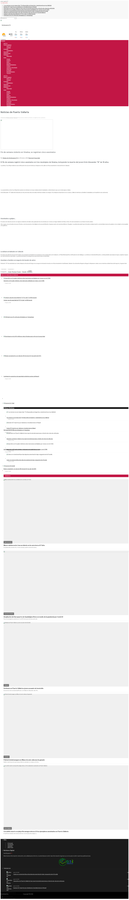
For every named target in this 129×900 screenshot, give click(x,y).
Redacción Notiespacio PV (10, 158)
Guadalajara (10, 50)
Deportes (9, 69)
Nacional (6, 52)
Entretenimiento (11, 71)
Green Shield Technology (16, 894)
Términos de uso (8, 896)
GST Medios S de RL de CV (8, 892)
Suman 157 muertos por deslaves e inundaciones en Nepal (20, 7)
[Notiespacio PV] (6, 25)
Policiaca (6, 54)
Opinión (9, 47)
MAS (5, 57)
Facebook (10, 844)
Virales (8, 59)
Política (9, 60)
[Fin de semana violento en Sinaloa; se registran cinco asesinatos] (27, 149)
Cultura (8, 66)
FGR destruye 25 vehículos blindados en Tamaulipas (18, 15)
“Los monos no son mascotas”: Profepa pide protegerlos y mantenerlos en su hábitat (28, 5)
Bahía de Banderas (11, 64)
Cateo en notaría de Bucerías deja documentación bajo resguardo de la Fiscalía (26, 11)
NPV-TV (9, 46)
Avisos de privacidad (9, 898)
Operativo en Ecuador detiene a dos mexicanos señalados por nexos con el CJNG (26, 9)
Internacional (7, 53)
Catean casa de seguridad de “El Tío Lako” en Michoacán (19, 14)
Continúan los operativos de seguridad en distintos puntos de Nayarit (21, 376)
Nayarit (9, 63)
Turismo (9, 73)
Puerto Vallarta (7, 45)
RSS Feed (10, 847)
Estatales (6, 49)
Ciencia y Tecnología (12, 67)
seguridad (11, 269)
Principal (10, 843)
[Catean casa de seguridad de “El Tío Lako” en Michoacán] (20, 297)
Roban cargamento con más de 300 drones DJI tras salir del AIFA (20, 469)
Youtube (9, 846)
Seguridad (9, 56)
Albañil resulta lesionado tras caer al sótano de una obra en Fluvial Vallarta (24, 12)
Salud (8, 62)
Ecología (9, 70)
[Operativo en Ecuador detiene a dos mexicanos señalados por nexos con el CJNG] (27, 278)
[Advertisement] (64, 177)
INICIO (5, 43)
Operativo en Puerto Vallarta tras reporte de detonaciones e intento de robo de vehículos (29, 8)
